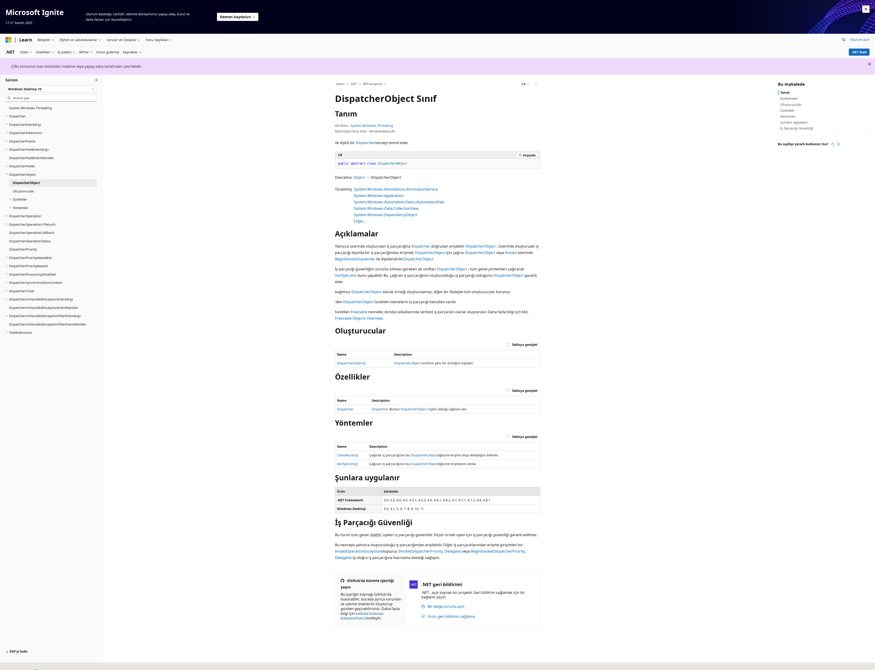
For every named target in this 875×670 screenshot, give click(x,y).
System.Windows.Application (379, 195)
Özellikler (787, 110)
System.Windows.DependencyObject (385, 214)
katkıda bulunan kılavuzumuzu (362, 616)
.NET (353, 84)
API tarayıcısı (372, 84)
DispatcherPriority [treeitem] (23, 249)
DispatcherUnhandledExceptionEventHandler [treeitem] (43, 307)
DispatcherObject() (351, 363)
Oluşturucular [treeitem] (23, 191)
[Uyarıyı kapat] (866, 9)
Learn (340, 84)
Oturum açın (860, 39)
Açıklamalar (789, 98)
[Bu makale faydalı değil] (838, 144)
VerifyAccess (346, 275)
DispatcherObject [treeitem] (26, 183)
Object (359, 177)
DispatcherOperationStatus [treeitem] (30, 241)
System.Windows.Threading (371, 125)
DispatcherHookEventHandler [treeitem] (31, 157)
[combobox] (51, 89)
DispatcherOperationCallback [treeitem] (31, 232)
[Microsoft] (8, 40)
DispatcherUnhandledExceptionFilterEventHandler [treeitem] (47, 324)
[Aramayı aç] (843, 40)
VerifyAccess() (347, 464)
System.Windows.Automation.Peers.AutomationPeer (399, 201)
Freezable (359, 311)
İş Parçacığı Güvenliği (796, 128)
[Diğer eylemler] (536, 84)
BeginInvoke (345, 258)
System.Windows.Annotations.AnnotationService (396, 189)
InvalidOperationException (358, 551)
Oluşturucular (791, 104)
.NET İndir (859, 52)
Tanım (785, 92)
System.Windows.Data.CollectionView (386, 208)
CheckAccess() (347, 455)
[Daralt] (96, 80)
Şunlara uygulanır (794, 122)
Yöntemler (788, 116)
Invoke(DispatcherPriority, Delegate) (430, 551)
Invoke (511, 252)
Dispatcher (365, 142)
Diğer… (360, 221)
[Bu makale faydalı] (833, 144)
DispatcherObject (480, 246)
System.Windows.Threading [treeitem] (30, 108)
